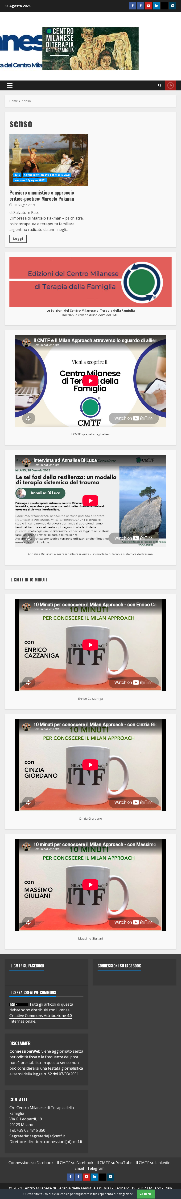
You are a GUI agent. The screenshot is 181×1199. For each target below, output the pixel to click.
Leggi (18, 238)
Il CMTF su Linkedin (153, 1162)
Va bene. (146, 1194)
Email (79, 1168)
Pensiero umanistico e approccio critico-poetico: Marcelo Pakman (48, 160)
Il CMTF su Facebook (26, 966)
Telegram (95, 1168)
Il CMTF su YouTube (114, 1162)
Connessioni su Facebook (119, 966)
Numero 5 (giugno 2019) (29, 180)
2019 (17, 174)
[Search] (159, 85)
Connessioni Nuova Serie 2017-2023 (47, 174)
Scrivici (170, 85)
